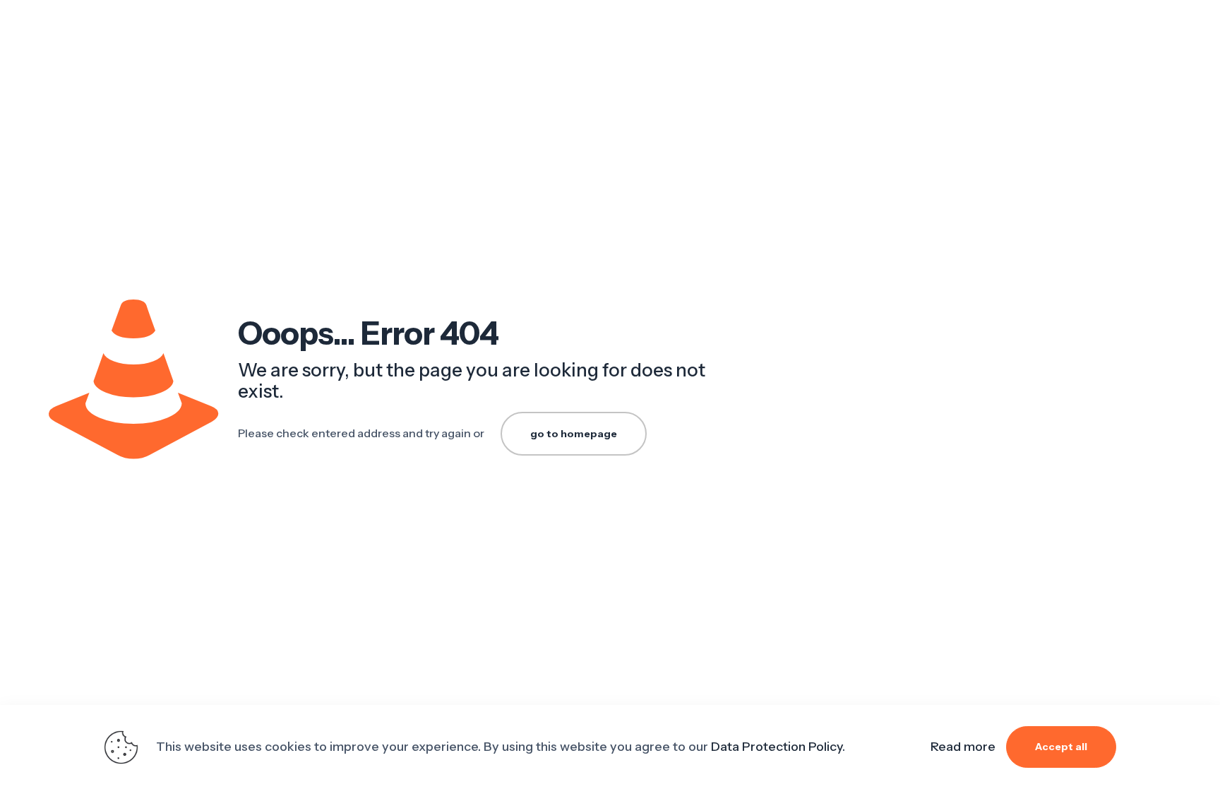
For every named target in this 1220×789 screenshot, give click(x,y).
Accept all (1061, 746)
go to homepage (573, 433)
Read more (963, 746)
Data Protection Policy (776, 746)
